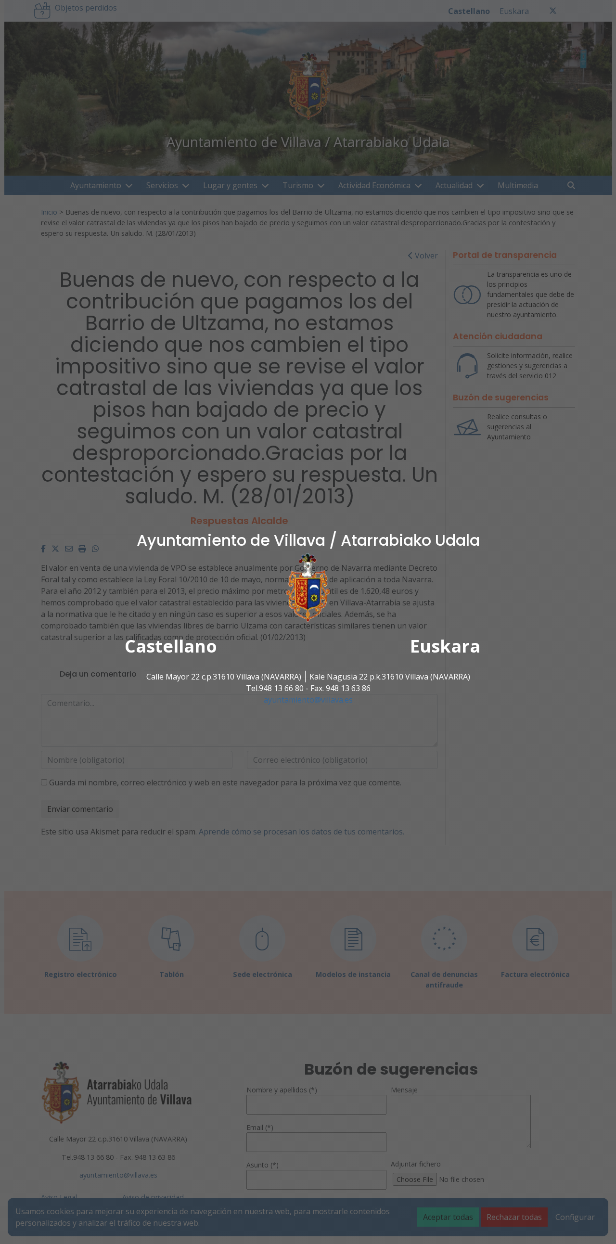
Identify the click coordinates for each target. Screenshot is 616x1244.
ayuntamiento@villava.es (308, 699)
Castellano (171, 646)
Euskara (445, 646)
